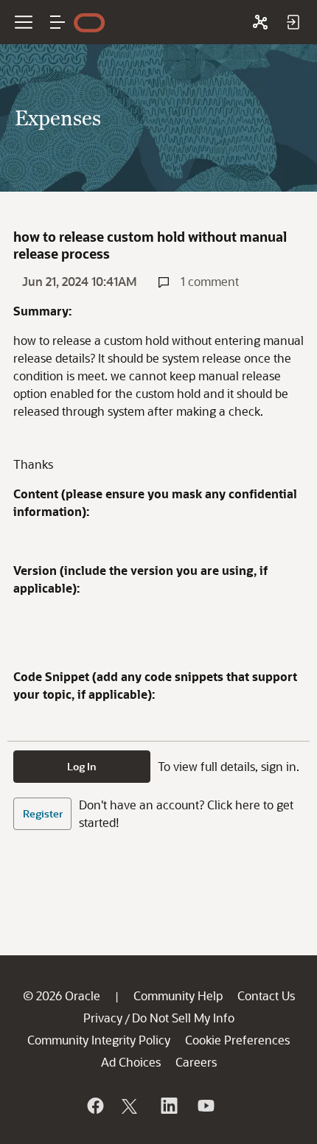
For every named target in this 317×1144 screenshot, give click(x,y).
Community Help (178, 995)
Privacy (102, 1017)
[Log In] (292, 22)
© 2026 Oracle (61, 995)
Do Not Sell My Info (183, 1017)
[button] (57, 22)
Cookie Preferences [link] (237, 1039)
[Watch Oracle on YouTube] (205, 1106)
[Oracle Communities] (260, 22)
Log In (82, 766)
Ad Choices (131, 1062)
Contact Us (266, 995)
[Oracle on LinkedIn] (168, 1106)
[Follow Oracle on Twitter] (131, 1106)
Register (43, 813)
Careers (196, 1062)
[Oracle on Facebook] (94, 1106)
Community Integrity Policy (98, 1039)
